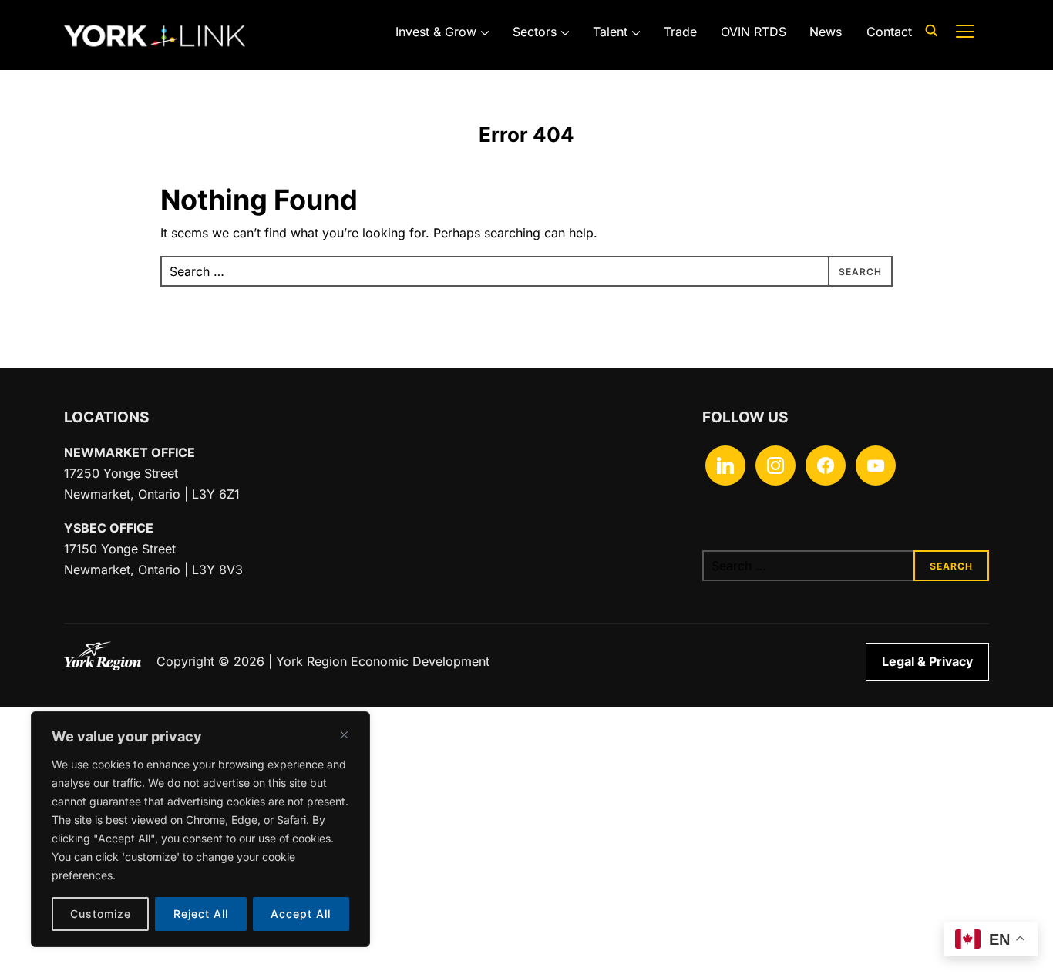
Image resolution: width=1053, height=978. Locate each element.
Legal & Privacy (927, 661)
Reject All (200, 913)
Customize (100, 913)
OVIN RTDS (753, 31)
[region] (200, 829)
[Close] (344, 734)
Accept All (301, 913)
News (825, 31)
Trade (680, 31)
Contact (889, 31)
